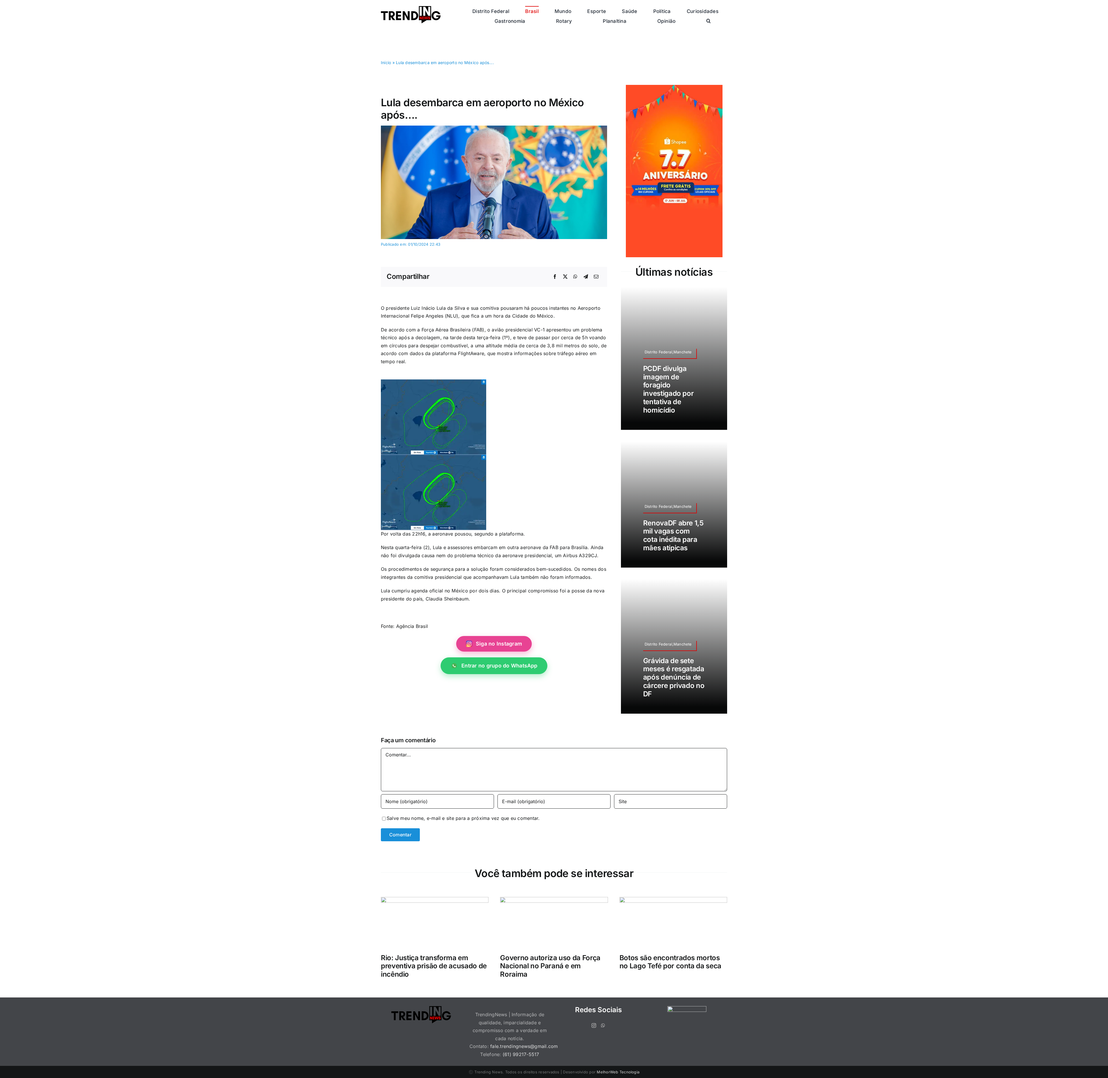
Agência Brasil (412, 626)
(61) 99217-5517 (521, 1054)
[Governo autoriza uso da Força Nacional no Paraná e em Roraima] (554, 901)
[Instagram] (594, 1025)
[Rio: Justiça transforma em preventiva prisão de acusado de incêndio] (435, 901)
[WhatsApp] (575, 277)
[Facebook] (555, 277)
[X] (565, 277)
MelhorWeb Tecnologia (618, 1072)
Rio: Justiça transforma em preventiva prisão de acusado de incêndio (434, 966)
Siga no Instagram (499, 644)
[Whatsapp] (603, 1025)
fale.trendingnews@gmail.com (524, 1046)
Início (386, 62)
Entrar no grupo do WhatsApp (499, 666)
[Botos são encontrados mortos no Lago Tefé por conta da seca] (673, 901)
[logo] (411, 8)
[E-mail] (596, 277)
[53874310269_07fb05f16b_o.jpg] (494, 128)
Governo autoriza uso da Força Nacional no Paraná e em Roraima (550, 966)
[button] (708, 21)
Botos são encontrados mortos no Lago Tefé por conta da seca (670, 962)
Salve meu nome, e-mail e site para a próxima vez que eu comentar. (463, 818)
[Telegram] (586, 277)
